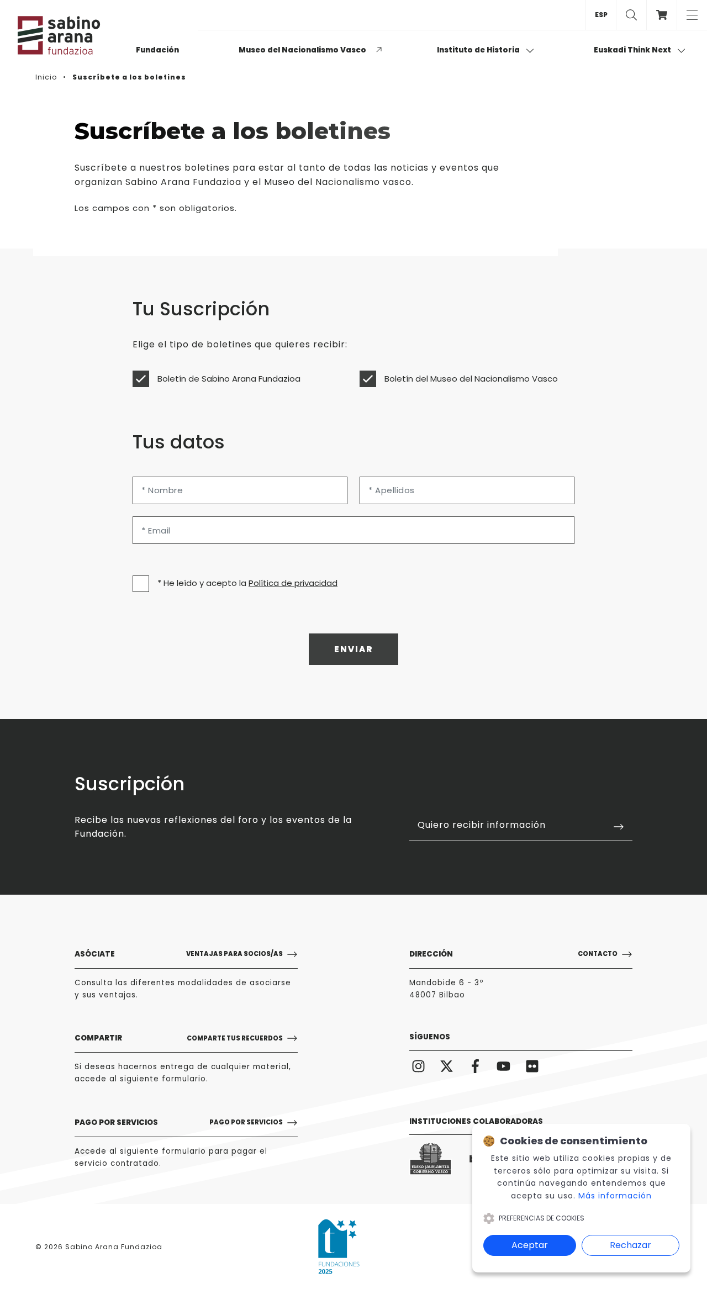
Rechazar (630, 1245)
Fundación (157, 50)
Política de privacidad (293, 583)
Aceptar (529, 1245)
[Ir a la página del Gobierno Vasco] (430, 1159)
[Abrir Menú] (692, 15)
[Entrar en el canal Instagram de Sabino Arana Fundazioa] (418, 1065)
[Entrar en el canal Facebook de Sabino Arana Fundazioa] (475, 1065)
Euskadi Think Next (633, 50)
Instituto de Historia (479, 50)
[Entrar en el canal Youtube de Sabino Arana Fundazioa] (504, 1065)
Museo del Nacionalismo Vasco (302, 50)
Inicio (46, 77)
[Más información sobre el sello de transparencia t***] (339, 1246)
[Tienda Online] (661, 15)
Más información (615, 1195)
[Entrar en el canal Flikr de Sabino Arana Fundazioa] (532, 1065)
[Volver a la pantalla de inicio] (73, 35)
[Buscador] (631, 15)
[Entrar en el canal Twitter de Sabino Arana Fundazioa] (447, 1065)
